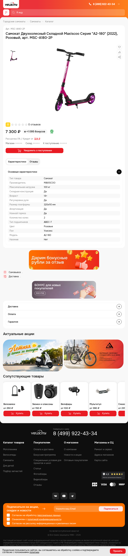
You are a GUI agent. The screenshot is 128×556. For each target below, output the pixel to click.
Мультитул (95, 404)
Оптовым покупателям (76, 460)
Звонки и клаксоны (42, 404)
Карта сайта (100, 460)
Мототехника (10, 449)
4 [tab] (66, 364)
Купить (19, 413)
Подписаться (111, 508)
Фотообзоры (40, 474)
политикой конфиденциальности (44, 519)
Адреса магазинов (104, 454)
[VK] (55, 496)
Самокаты (8, 460)
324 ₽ (37, 139)
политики (34, 552)
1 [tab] (58, 364)
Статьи (37, 468)
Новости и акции (72, 454)
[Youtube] (64, 496)
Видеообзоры (41, 479)
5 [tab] (69, 364)
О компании (70, 449)
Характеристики (17, 161)
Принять (117, 551)
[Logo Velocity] (11, 4)
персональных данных (49, 515)
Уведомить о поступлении (38, 150)
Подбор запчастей (12, 471)
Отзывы (34, 161)
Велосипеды (9, 454)
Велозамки (9, 404)
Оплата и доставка (44, 449)
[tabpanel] (33, 355)
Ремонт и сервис (103, 449)
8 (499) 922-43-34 (104, 4)
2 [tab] (61, 364)
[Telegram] (72, 496)
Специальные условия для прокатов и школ (47, 461)
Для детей (8, 465)
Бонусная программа (45, 454)
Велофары (66, 404)
